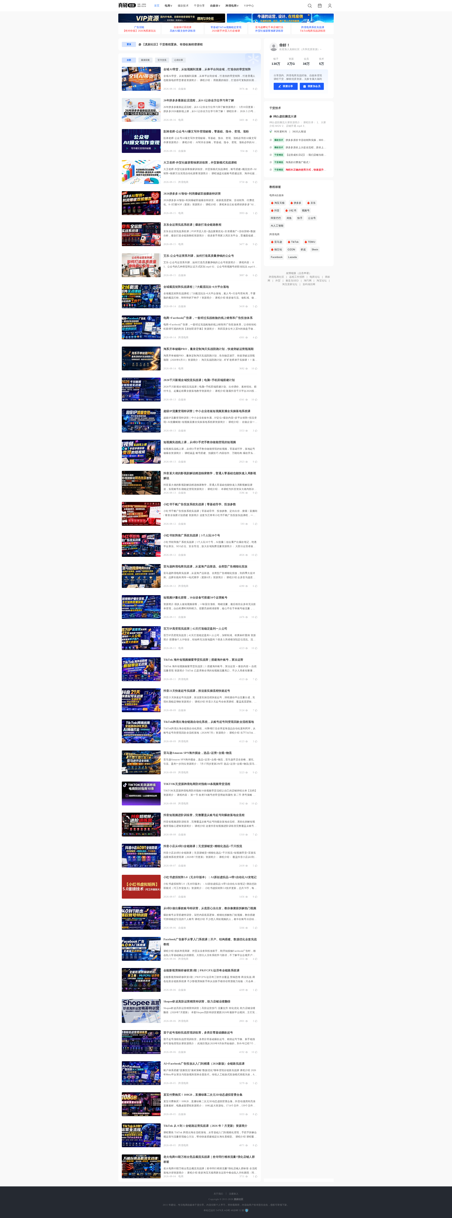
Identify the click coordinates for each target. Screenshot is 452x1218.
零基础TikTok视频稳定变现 (226, 27)
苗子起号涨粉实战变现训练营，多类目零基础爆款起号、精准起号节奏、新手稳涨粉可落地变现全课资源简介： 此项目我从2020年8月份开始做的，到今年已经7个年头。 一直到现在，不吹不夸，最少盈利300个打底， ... (209, 1043)
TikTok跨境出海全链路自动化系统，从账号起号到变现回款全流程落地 (208, 721)
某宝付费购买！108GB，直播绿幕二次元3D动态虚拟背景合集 (202, 1094)
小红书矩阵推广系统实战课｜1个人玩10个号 (191, 535)
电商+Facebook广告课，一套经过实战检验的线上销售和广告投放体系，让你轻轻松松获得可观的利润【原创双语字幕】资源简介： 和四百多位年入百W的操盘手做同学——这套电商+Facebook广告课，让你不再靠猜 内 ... (209, 328)
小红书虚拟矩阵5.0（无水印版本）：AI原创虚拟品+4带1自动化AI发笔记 (210, 877)
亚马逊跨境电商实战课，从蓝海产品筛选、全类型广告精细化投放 (205, 566)
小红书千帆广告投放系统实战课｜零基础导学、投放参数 (199, 504)
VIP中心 (249, 5)
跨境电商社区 (276, 276)
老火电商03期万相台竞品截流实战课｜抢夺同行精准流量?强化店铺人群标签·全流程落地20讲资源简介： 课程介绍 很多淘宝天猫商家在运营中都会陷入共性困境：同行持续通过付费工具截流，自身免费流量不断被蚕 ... (210, 1172)
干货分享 (199, 5)
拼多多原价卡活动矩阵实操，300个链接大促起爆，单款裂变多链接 (307, 140)
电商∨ (168, 5)
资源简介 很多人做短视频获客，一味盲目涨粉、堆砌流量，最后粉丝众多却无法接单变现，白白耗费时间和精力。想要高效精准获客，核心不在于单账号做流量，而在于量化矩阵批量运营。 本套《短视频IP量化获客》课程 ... (209, 608)
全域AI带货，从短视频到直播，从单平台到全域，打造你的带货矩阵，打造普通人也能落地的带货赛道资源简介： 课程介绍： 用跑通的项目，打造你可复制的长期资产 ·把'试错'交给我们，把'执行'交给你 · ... (210, 80)
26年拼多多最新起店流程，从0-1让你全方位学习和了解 (198, 100)
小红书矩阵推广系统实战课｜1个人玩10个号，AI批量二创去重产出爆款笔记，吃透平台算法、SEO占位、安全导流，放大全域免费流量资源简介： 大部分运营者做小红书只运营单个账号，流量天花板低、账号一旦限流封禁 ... (210, 546)
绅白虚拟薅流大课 (284, 116)
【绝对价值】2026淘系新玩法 (139, 30)
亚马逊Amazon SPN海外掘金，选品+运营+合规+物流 (197, 752)
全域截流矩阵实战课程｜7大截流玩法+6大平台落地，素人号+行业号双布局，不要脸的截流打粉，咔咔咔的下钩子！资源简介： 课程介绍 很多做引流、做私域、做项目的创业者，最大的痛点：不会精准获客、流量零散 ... (210, 297)
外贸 (278, 280)
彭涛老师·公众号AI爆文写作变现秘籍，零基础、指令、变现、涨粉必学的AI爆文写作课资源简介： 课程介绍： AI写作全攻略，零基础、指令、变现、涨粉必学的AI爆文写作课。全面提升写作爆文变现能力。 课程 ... (210, 142)
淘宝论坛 (322, 280)
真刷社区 (238, 1199)
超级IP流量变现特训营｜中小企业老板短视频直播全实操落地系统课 (206, 411)
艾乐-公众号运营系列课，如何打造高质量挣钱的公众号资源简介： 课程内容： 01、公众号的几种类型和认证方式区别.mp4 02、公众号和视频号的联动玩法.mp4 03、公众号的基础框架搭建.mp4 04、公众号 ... (209, 266)
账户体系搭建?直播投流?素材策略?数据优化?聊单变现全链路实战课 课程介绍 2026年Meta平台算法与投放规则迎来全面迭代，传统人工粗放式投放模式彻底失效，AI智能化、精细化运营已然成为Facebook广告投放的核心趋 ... (209, 1074)
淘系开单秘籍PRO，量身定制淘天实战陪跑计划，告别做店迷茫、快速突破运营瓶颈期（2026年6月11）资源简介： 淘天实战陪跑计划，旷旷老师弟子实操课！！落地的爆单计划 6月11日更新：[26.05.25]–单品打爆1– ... (210, 359)
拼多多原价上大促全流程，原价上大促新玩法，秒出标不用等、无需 (307, 147)
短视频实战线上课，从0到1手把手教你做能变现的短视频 (199, 442)
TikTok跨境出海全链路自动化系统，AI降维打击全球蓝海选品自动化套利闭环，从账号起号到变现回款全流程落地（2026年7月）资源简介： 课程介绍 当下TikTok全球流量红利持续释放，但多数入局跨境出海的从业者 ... (209, 732)
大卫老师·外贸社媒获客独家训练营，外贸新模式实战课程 (200, 162)
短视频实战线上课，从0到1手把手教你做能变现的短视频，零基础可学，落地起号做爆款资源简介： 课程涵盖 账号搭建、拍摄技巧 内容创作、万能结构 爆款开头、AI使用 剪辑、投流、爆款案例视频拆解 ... (210, 453)
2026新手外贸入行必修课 (226, 30)
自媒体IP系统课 (182, 27)
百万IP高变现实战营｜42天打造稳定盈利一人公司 (195, 628)
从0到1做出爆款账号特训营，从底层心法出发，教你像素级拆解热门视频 (209, 908)
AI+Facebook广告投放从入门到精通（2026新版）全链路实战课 (204, 1063)
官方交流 (162, 60)
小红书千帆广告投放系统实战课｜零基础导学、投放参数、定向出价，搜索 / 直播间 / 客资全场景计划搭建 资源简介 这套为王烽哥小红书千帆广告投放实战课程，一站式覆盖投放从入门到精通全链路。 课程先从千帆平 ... (210, 515)
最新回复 (145, 60)
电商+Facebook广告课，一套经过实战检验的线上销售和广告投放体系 (208, 317)
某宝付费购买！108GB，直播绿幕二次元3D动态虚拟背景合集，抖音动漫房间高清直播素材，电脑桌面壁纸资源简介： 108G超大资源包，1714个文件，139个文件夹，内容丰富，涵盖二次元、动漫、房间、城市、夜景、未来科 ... (209, 1105)
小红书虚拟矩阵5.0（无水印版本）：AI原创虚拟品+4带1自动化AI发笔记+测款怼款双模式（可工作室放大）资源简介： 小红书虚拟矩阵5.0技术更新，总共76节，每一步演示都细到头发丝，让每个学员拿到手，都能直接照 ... (210, 888)
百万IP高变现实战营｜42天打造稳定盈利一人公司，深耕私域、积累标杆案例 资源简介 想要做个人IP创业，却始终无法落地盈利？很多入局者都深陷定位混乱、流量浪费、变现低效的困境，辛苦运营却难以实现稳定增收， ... (209, 639)
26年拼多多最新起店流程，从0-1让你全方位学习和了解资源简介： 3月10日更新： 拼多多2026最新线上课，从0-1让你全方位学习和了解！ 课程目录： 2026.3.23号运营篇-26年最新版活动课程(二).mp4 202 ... (209, 111)
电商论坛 (315, 276)
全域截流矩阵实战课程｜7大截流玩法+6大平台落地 (196, 286)
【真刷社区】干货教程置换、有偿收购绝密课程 (172, 44)
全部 (129, 60)
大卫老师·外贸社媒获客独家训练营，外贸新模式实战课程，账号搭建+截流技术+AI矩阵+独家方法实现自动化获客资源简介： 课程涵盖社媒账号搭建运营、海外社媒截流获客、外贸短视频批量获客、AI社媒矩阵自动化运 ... (210, 173)
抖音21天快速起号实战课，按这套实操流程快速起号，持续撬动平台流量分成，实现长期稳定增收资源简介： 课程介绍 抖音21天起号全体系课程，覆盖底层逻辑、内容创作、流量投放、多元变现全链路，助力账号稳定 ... (210, 701)
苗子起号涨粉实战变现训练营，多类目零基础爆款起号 (198, 1032)
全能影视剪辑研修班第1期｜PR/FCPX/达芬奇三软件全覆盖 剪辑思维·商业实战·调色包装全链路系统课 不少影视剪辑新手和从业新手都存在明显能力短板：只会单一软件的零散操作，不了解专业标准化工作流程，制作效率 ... (209, 981)
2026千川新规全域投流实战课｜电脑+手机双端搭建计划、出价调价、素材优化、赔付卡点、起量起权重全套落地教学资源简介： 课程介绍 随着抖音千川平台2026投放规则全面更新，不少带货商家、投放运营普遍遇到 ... (210, 391)
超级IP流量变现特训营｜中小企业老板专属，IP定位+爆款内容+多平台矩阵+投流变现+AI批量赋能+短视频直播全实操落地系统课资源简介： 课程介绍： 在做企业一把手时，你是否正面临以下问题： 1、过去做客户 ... (210, 422)
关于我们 (218, 1193)
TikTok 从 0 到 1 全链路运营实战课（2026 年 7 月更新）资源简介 (205, 1125)
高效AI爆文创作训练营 (182, 30)
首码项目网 (309, 284)
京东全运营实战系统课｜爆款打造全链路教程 (192, 224)
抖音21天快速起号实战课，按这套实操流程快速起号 (196, 690)
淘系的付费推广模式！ (298, 162)
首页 (157, 5)
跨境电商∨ (232, 5)
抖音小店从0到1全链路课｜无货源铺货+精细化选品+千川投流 (202, 846)
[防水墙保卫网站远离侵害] (246, 1210)
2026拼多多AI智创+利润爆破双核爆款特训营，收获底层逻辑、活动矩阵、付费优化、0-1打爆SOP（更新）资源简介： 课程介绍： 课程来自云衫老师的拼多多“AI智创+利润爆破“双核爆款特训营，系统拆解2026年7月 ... (209, 204)
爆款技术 (183, 5)
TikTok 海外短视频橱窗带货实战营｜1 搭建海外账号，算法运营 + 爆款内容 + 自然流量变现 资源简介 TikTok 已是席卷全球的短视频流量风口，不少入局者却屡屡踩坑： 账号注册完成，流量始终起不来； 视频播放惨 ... (210, 670)
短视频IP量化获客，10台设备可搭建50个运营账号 (195, 597)
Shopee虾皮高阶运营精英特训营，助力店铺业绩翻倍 (196, 1001)
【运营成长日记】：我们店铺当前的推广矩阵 (307, 154)
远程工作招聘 (296, 276)
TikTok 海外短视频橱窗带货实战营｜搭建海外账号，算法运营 (203, 659)
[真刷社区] (132, 4)
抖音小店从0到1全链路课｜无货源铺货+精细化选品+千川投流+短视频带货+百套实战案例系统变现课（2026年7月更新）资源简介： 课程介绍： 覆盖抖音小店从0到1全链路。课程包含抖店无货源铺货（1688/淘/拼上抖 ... (209, 857)
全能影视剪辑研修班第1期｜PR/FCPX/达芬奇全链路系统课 (201, 970)
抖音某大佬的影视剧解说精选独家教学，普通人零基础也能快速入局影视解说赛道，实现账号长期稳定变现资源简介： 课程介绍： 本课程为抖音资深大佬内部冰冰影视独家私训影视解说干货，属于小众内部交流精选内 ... (210, 489)
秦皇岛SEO (292, 280)
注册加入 (234, 1193)
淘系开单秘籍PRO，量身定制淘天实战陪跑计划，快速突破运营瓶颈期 (208, 348)
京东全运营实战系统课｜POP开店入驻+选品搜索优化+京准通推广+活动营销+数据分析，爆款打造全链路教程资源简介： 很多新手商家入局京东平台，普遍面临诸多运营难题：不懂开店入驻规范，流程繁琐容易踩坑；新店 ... (209, 235)
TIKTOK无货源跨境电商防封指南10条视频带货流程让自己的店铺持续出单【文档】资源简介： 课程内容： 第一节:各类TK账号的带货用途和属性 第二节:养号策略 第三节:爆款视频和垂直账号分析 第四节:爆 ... (210, 794)
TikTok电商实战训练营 (313, 30)
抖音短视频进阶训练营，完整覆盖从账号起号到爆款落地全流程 (204, 815)
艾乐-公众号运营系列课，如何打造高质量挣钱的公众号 (198, 255)
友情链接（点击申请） (298, 273)
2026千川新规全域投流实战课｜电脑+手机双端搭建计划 (199, 380)
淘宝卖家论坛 (289, 284)
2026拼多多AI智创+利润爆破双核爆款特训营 (192, 193)
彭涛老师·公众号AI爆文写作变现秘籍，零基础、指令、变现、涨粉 (206, 131)
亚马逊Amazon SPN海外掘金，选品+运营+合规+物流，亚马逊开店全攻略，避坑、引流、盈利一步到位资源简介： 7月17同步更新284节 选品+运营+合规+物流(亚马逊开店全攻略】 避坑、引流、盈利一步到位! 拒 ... (210, 763)
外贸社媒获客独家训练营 (269, 30)
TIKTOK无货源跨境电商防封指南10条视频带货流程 (196, 783)
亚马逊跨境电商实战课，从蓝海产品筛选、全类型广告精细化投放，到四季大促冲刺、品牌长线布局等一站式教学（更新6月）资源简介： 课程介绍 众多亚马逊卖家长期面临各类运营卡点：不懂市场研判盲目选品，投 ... (209, 577)
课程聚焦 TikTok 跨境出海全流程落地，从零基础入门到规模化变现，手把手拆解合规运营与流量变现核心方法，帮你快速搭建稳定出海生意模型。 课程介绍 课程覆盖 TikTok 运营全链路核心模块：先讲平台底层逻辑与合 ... (210, 1136)
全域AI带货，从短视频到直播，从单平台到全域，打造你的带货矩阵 (207, 69)
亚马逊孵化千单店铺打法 (269, 27)
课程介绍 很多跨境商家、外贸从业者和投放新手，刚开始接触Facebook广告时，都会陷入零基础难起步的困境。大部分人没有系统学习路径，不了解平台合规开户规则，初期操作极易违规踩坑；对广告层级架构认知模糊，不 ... (209, 955)
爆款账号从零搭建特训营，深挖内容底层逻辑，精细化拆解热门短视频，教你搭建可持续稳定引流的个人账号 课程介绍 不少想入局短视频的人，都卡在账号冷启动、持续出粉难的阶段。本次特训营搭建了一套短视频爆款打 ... (210, 919)
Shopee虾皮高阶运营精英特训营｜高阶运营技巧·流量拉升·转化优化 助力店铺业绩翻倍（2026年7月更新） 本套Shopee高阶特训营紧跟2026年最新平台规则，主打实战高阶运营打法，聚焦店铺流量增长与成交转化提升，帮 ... (210, 1012)
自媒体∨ (215, 5)
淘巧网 (307, 280)
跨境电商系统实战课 (312, 27)
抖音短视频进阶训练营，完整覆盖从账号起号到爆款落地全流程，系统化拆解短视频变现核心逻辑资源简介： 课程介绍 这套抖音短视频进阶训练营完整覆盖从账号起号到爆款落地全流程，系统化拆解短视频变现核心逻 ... (210, 826)
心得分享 (178, 60)
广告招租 (139, 27)
